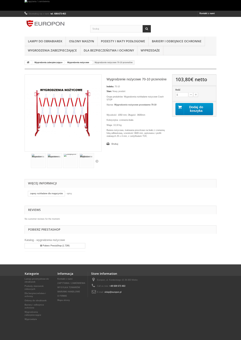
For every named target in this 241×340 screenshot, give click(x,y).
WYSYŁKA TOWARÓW (68, 287)
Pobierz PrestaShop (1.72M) (56, 245)
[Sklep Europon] (55, 23)
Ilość (177, 90)
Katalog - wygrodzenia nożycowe (45, 240)
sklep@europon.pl (112, 292)
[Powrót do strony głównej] (28, 63)
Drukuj (114, 144)
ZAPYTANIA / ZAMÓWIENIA (71, 283)
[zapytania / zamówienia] (120, 5)
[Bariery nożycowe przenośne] (70, 160)
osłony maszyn (81, 41)
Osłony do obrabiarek (36, 300)
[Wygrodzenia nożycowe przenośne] (38, 160)
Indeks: (110, 86)
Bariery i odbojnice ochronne (176, 41)
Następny (97, 161)
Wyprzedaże (150, 50)
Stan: (109, 91)
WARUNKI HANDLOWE (68, 291)
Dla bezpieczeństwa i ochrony (109, 50)
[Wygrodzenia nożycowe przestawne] (54, 160)
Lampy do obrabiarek (45, 41)
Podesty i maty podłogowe (123, 41)
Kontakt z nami (207, 13)
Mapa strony (63, 300)
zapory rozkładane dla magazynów (46, 193)
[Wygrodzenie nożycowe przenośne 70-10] (86, 160)
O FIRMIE (62, 296)
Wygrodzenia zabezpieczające (52, 50)
